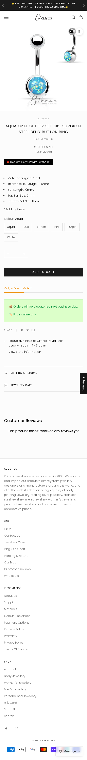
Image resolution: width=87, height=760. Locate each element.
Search (9, 716)
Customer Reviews (17, 569)
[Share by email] (33, 330)
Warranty (10, 636)
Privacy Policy (13, 643)
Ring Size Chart (14, 549)
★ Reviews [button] (84, 383)
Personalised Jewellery (20, 696)
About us (10, 596)
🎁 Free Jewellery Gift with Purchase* (28, 162)
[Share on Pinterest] (27, 330)
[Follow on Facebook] (6, 729)
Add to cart (43, 272)
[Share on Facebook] (16, 330)
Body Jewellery (14, 676)
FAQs (7, 529)
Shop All (9, 709)
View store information (25, 352)
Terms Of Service (16, 649)
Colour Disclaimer (17, 616)
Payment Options (16, 623)
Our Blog (10, 562)
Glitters (43, 119)
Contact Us (12, 536)
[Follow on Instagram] (17, 729)
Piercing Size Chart (17, 556)
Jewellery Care (14, 542)
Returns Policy (14, 629)
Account (10, 669)
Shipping (10, 602)
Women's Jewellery (17, 683)
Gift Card (10, 703)
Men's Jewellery (15, 689)
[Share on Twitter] (21, 330)
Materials (10, 609)
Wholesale (11, 576)
